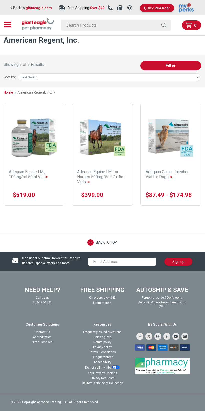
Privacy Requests (102, 378)
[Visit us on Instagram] (158, 336)
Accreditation (42, 337)
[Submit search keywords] (164, 25)
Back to (32, 8)
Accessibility (103, 362)
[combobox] (116, 25)
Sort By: (10, 77)
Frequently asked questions (102, 332)
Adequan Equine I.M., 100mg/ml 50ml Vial (28, 174)
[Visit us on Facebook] (140, 336)
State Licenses (42, 342)
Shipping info (102, 337)
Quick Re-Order (157, 8)
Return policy (103, 342)
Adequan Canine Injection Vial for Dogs (168, 174)
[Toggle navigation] (9, 24)
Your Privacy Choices (102, 373)
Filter (171, 65)
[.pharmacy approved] (162, 366)
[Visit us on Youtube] (176, 336)
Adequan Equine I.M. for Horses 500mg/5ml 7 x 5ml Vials (101, 176)
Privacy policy (102, 347)
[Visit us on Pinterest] (167, 336)
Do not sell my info (98, 367)
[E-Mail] (185, 336)
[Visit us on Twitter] (149, 336)
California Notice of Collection (102, 383)
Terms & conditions (102, 352)
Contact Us (42, 332)
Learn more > (102, 303)
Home (9, 92)
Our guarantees (103, 357)
